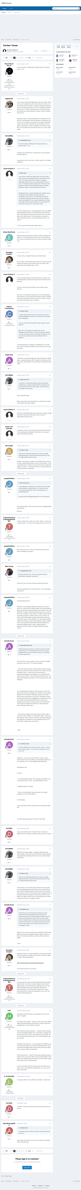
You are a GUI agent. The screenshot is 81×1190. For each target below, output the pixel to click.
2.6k (10, 1139)
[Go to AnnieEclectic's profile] (9, 646)
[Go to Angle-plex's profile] (9, 360)
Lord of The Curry (64, 55)
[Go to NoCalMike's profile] (9, 141)
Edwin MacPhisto (9, 232)
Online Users (17, 12)
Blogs (9, 12)
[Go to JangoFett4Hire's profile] (9, 484)
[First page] (3, 58)
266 (10, 654)
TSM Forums (6, 3)
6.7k (10, 1090)
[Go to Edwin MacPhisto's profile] (9, 237)
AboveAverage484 (9, 1124)
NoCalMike (9, 136)
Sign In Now (27, 1167)
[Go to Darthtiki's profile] (9, 834)
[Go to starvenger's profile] (9, 451)
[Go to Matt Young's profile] (9, 572)
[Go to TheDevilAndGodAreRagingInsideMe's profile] (9, 526)
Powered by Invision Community (40, 1187)
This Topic (71, 8)
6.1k (10, 322)
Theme (34, 1185)
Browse (4, 8)
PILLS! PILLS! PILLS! (9, 64)
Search (11, 8)
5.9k (10, 245)
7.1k (10, 580)
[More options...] (50, 64)
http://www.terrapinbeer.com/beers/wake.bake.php (30, 963)
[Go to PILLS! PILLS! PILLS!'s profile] (9, 71)
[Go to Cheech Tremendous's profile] (9, 314)
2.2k (10, 535)
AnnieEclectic (9, 641)
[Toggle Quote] (19, 140)
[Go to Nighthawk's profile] (9, 104)
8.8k (10, 112)
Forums (3, 12)
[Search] (78, 8)
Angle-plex (9, 355)
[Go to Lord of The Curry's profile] (57, 56)
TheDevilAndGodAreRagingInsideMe (9, 519)
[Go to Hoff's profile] (9, 1016)
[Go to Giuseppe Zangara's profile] (9, 259)
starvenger (9, 445)
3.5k (10, 79)
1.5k (10, 368)
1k (10, 492)
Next (29, 57)
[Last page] (33, 58)
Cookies (47, 1185)
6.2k (10, 459)
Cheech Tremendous (9, 307)
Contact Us (41, 1185)
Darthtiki (9, 828)
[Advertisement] (40, 25)
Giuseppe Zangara (9, 253)
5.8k (10, 268)
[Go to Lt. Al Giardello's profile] (9, 1081)
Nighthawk (9, 98)
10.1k (10, 149)
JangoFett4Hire (9, 478)
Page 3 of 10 (39, 57)
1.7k (10, 1024)
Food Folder (20, 51)
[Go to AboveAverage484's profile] (9, 1130)
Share (37, 51)
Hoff (9, 1010)
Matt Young (9, 566)
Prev (6, 57)
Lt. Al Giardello (9, 1076)
